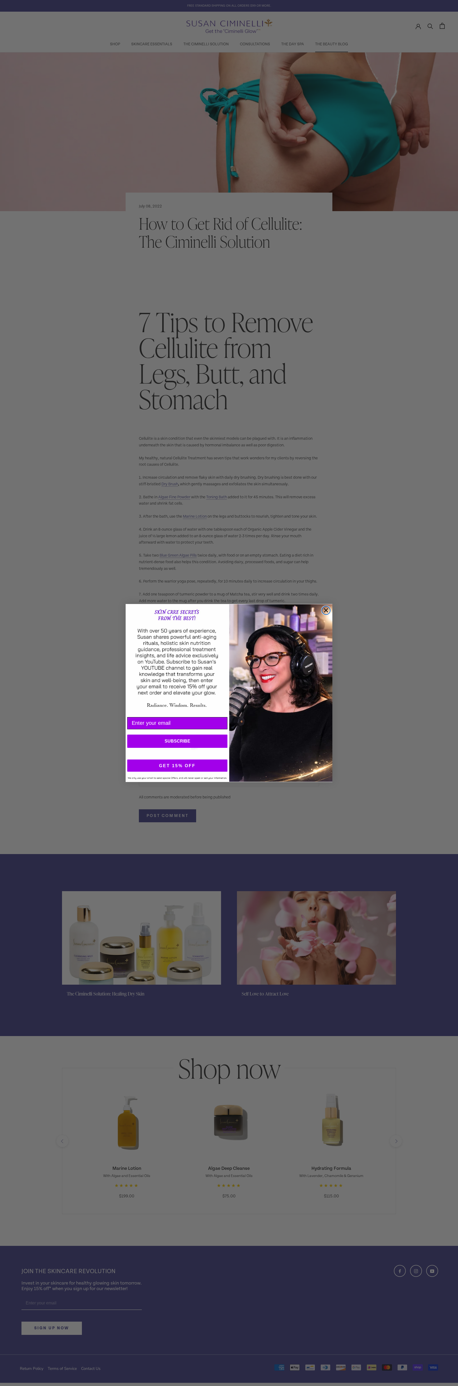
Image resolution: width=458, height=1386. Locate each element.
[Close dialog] (326, 610)
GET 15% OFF (177, 765)
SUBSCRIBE (177, 741)
